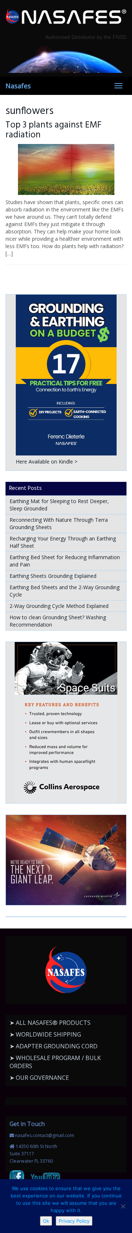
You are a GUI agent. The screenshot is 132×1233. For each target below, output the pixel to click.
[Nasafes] (66, 16)
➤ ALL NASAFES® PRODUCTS (50, 1023)
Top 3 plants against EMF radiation (54, 130)
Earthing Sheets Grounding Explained (53, 575)
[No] (122, 1206)
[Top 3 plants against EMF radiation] (66, 169)
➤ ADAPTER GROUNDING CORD (54, 1046)
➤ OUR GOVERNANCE (39, 1078)
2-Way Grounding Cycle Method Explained (59, 605)
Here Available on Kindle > (46, 461)
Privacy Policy (74, 1221)
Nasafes (18, 85)
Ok (46, 1221)
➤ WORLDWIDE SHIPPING (45, 1034)
